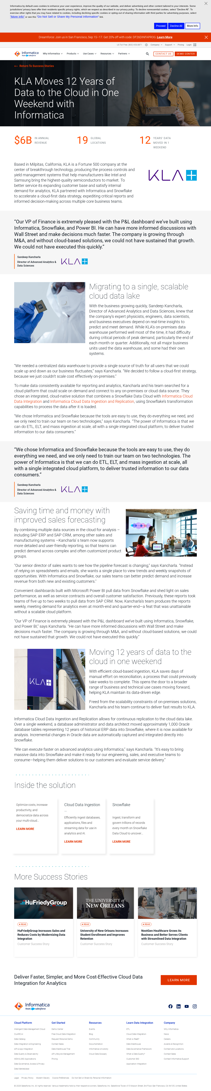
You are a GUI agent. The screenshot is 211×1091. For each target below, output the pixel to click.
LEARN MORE (179, 980)
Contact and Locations (174, 1049)
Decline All (176, 25)
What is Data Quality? (135, 1054)
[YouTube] (187, 1006)
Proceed (161, 25)
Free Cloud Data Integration (64, 1034)
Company (155, 45)
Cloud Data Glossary (98, 1054)
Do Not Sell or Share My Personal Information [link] (91, 1078)
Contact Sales (58, 1044)
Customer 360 (132, 1059)
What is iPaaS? (132, 1039)
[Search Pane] (148, 54)
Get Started (58, 1022)
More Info (192, 25)
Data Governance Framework (139, 1049)
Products (71, 53)
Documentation (96, 1044)
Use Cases (88, 53)
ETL (128, 1029)
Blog (91, 1034)
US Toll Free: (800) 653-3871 (129, 45)
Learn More (164, 37)
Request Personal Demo (62, 1039)
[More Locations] (146, 45)
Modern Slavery (43, 1078)
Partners (122, 53)
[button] (33, 829)
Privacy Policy (27, 1078)
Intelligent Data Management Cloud (29, 1029)
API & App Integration (23, 1049)
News (166, 1034)
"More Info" (17, 16)
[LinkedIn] (179, 1006)
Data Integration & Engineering (27, 1044)
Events (92, 1029)
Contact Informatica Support (176, 1059)
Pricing (181, 45)
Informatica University (98, 1049)
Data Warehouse (133, 1044)
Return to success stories (36, 66)
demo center (186, 53)
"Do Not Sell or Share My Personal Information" (68, 16)
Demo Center (57, 1029)
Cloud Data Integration (136, 1034)
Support (169, 45)
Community (94, 1039)
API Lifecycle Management (63, 1054)
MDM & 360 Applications (25, 1059)
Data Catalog (19, 1039)
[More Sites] (195, 45)
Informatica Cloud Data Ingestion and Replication (92, 401)
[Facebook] (170, 1006)
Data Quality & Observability (26, 1054)
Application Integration (136, 1064)
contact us (163, 53)
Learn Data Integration (139, 1022)
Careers (167, 1039)
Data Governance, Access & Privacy (29, 1064)
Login (189, 45)
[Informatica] (26, 54)
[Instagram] (195, 1006)
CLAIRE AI (18, 1034)
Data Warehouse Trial (61, 1049)
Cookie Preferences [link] (60, 1078)
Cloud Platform (23, 1022)
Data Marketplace (21, 1069)
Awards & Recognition (173, 1044)
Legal (16, 1078)
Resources (106, 53)
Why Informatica (51, 53)
